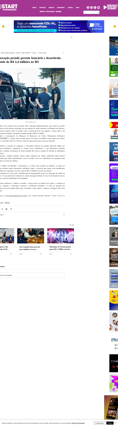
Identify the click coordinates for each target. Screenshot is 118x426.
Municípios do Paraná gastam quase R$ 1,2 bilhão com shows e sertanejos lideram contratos (60, 248)
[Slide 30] (54, 32)
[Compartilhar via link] (11, 209)
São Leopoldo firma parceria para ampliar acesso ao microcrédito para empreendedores (29, 248)
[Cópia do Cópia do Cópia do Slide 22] (56, 32)
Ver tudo (72, 225)
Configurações (99, 423)
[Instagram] (91, 7)
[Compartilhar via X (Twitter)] (2, 209)
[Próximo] (115, 26)
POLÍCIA (7, 203)
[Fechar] (116, 423)
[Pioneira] (47, 32)
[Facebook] (88, 7)
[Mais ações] (64, 53)
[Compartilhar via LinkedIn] (6, 209)
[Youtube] (98, 7)
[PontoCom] (49, 32)
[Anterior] (3, 26)
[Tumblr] (95, 7)
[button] (72, 37)
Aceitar (110, 423)
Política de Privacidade (78, 423)
